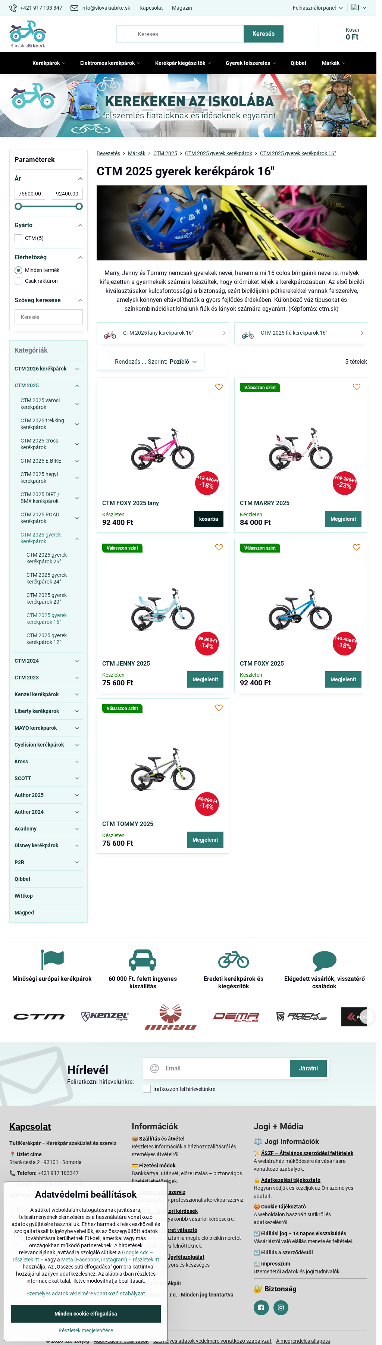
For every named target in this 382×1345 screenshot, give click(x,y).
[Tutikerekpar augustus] (188, 107)
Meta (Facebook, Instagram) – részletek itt (110, 1260)
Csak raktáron (41, 281)
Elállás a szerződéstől (287, 1252)
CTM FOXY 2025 (262, 663)
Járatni (308, 1068)
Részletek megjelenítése (86, 1330)
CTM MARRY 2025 (264, 503)
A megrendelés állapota (303, 1341)
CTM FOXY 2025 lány (130, 503)
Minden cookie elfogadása (85, 1314)
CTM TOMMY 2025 (127, 824)
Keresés (264, 33)
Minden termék (42, 270)
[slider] (18, 206)
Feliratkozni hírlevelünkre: (100, 1081)
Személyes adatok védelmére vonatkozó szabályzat (212, 1341)
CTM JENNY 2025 (126, 663)
